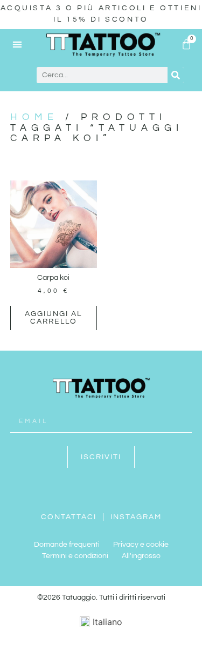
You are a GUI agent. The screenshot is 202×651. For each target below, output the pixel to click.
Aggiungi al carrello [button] (53, 317)
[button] (17, 44)
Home (34, 117)
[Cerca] (176, 75)
